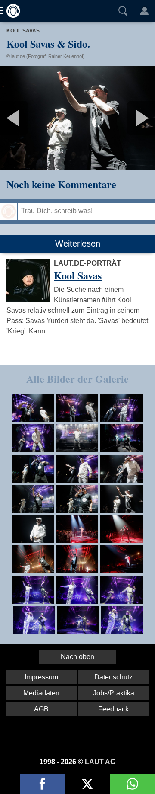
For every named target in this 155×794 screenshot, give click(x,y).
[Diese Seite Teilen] (42, 784)
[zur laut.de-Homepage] (11, 11)
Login (144, 11)
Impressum (41, 677)
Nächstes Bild (77, 118)
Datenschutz (113, 677)
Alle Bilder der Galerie (77, 378)
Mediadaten (41, 693)
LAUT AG (100, 761)
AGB (41, 709)
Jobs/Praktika (113, 693)
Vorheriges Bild (25, 118)
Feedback (113, 709)
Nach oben (77, 656)
